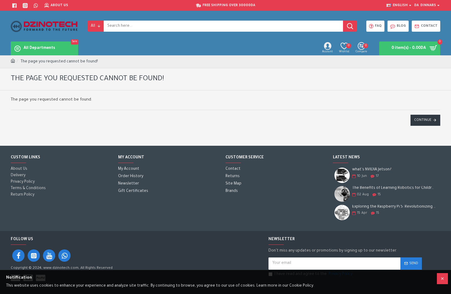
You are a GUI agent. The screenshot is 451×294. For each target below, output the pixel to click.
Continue (422, 120)
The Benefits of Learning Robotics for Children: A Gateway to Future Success (394, 188)
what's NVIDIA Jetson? (371, 170)
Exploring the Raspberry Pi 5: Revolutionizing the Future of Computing (394, 207)
